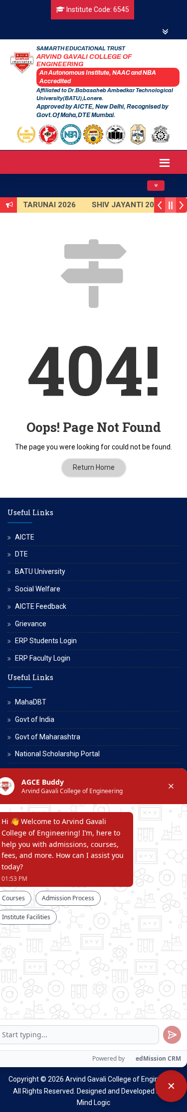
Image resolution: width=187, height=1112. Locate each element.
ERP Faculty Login (42, 658)
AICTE (24, 537)
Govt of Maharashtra (47, 737)
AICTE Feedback (40, 606)
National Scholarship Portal (57, 754)
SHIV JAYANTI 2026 (126, 204)
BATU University (40, 571)
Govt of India (34, 719)
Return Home (94, 467)
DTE (21, 554)
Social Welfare (37, 589)
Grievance (30, 624)
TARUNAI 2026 (48, 204)
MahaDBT (30, 702)
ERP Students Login (46, 641)
